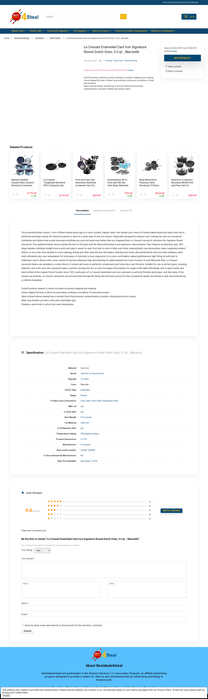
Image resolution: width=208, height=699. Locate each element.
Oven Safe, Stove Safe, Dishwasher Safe (99, 401)
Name (25, 603)
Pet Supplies (79, 30)
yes (82, 406)
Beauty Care (18, 30)
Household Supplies (57, 30)
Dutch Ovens (55, 38)
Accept (6, 695)
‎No (82, 455)
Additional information (104, 210)
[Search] (123, 16)
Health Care (35, 30)
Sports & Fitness (100, 30)
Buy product (182, 58)
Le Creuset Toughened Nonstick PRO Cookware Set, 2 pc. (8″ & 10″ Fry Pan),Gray (54, 185)
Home (6, 38)
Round (84, 395)
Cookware (39, 38)
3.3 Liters (85, 379)
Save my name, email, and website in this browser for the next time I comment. (63, 625)
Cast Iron (85, 423)
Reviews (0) (126, 210)
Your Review (28, 558)
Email (24, 614)
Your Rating (26, 550)
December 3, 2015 (89, 461)
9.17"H (84, 439)
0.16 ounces (86, 417)
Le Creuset (85, 444)
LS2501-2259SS (88, 450)
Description (82, 210)
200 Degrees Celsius (90, 434)
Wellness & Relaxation (162, 30)
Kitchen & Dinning (21, 38)
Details (130, 70)
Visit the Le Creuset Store (92, 373)
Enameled (85, 390)
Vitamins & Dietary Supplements (131, 30)
